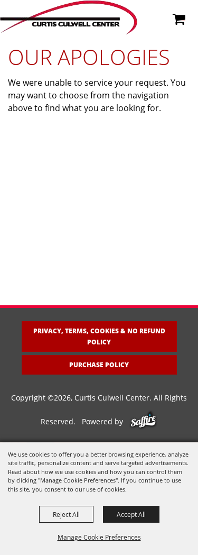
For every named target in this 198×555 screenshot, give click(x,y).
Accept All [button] (131, 514)
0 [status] (183, 17)
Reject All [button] (66, 514)
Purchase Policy (99, 364)
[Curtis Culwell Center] (68, 17)
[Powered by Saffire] (143, 421)
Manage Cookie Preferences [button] (99, 537)
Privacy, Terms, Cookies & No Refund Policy (99, 336)
